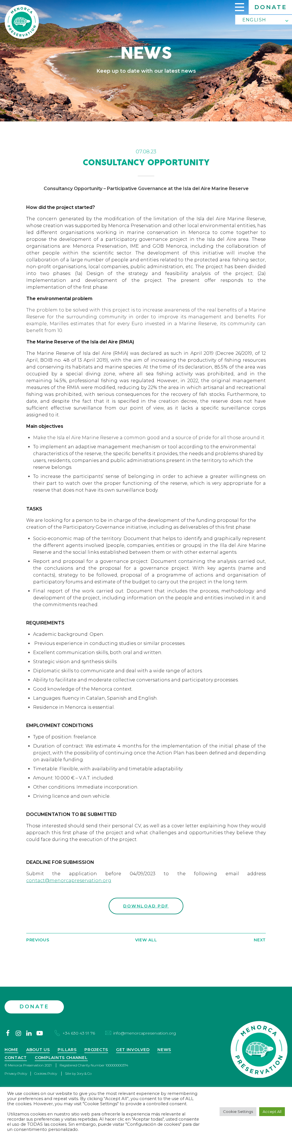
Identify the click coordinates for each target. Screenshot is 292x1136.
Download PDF (146, 906)
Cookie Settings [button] (238, 1111)
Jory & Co (84, 1073)
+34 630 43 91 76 (78, 1033)
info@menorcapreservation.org (144, 1033)
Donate (270, 7)
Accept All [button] (272, 1111)
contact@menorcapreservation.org (68, 880)
